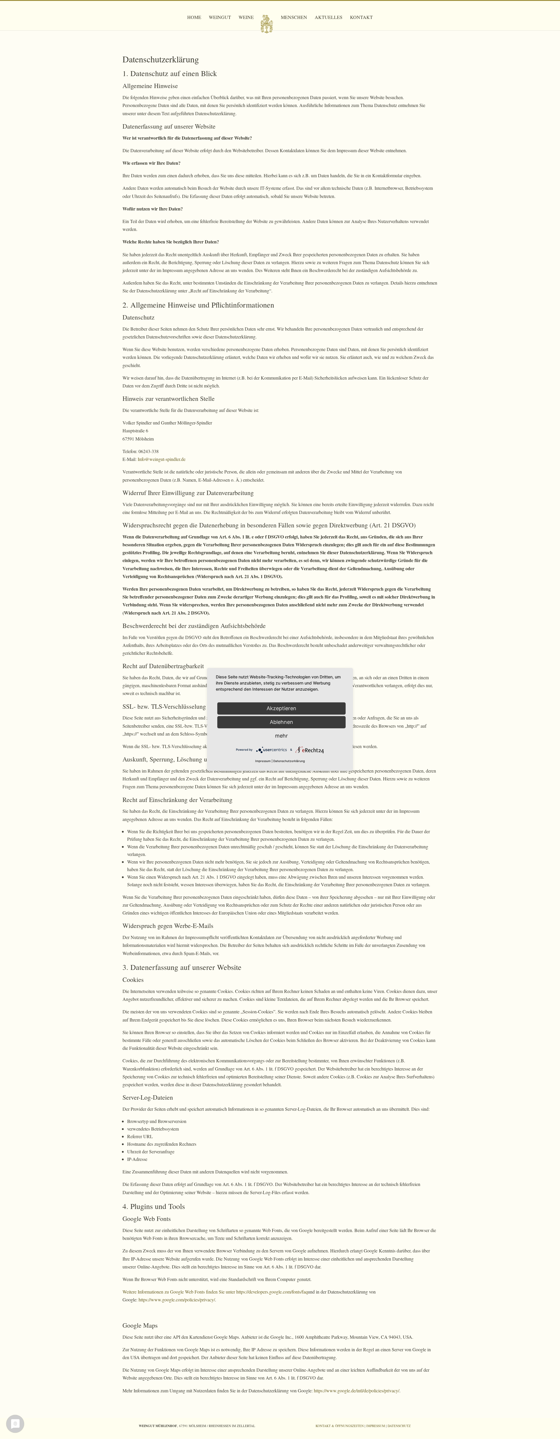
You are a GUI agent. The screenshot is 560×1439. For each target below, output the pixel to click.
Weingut (220, 17)
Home (194, 17)
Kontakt (361, 17)
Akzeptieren (281, 708)
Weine (246, 17)
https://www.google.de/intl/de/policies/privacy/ (356, 1390)
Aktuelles (328, 17)
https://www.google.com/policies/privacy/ (177, 1299)
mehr (281, 736)
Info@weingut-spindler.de (162, 459)
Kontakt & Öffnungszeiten (340, 1426)
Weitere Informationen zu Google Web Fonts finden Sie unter (179, 1292)
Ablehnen (281, 722)
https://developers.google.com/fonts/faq (272, 1292)
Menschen (294, 17)
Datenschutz (399, 1426)
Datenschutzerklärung (289, 761)
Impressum (375, 1426)
